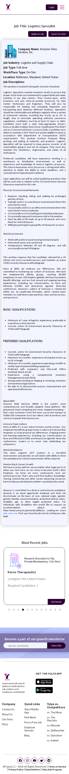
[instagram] (27, 760)
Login (51, 7)
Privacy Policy (16, 769)
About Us (7, 714)
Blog (26, 735)
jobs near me (10, 513)
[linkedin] (49, 760)
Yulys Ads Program (52, 769)
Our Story (7, 719)
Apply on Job (37, 33)
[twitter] (42, 760)
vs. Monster (53, 725)
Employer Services (29, 729)
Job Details (56, 601)
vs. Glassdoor (54, 735)
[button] (9, 610)
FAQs (5, 724)
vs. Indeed (52, 740)
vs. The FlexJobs (52, 719)
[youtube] (34, 760)
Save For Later (58, 33)
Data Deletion (32, 769)
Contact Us (8, 709)
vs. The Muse (54, 712)
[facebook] (20, 760)
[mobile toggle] (62, 7)
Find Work (30, 717)
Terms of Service (57, 766)
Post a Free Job (33, 722)
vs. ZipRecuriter (55, 730)
